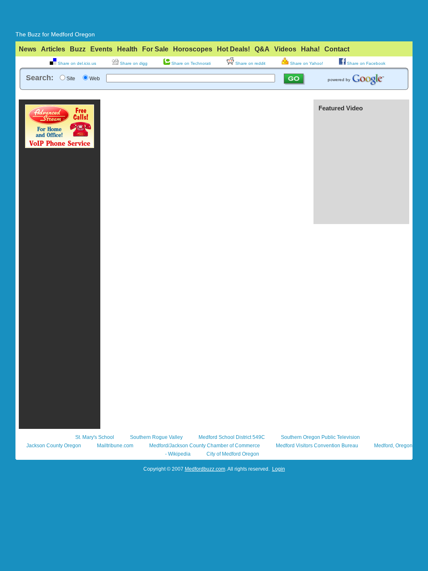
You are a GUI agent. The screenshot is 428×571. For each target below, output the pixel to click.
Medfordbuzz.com (205, 469)
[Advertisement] (214, 93)
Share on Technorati (190, 63)
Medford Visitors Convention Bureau (317, 446)
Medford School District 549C (232, 437)
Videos (285, 49)
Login (278, 469)
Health (127, 49)
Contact (336, 49)
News (27, 49)
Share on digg (133, 63)
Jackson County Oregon (53, 446)
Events (101, 49)
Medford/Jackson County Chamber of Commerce (204, 446)
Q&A (262, 49)
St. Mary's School (94, 437)
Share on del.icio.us (76, 63)
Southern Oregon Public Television (320, 437)
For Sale (155, 49)
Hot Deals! (233, 49)
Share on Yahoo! (306, 63)
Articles (53, 49)
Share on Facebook (365, 63)
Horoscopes (192, 49)
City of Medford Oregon (232, 454)
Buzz (78, 49)
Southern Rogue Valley (156, 437)
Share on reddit (249, 63)
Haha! (310, 49)
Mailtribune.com (115, 446)
